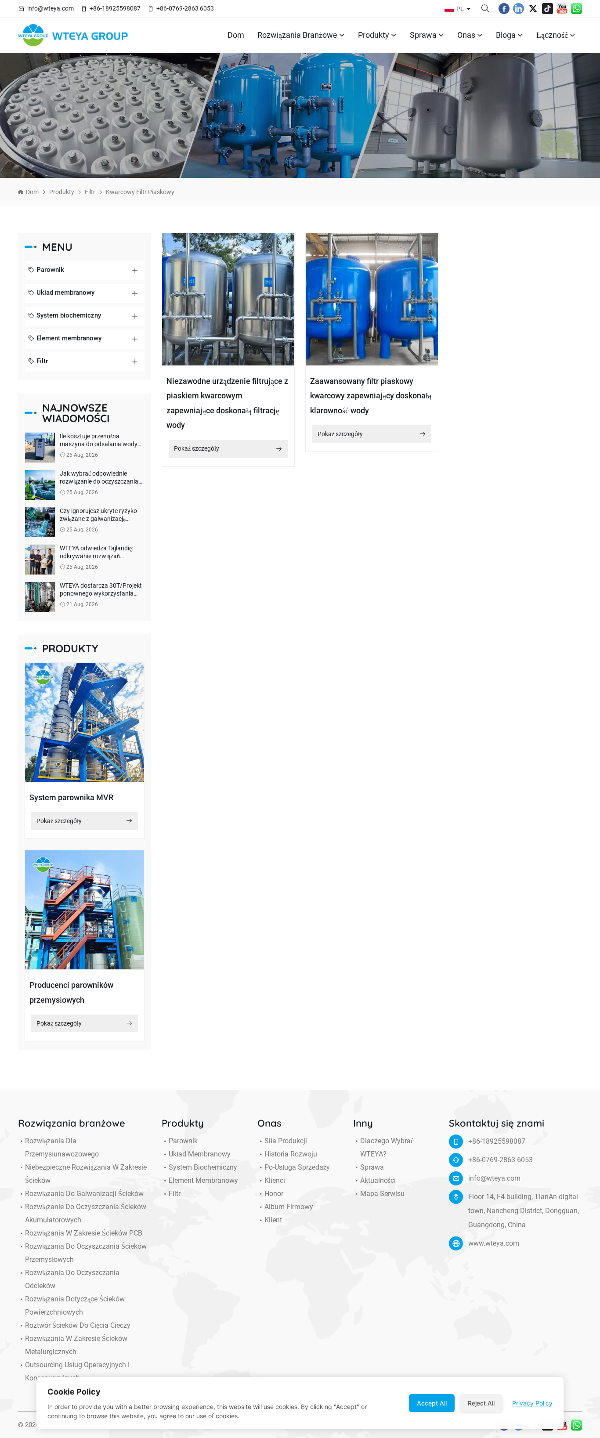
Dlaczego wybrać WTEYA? (387, 1147)
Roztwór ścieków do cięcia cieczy (77, 1325)
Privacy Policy (532, 1403)
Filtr (90, 191)
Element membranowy (68, 338)
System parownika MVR (71, 797)
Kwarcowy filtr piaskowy (140, 191)
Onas (466, 35)
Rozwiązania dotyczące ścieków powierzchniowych (75, 1305)
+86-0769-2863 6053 (185, 8)
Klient (273, 1220)
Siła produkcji (285, 1141)
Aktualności (378, 1180)
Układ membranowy (65, 292)
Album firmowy (288, 1207)
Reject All (481, 1403)
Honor (273, 1193)
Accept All (432, 1403)
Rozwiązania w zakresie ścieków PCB (83, 1233)
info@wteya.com (50, 8)
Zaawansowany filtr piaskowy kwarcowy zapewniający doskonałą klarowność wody (370, 395)
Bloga (506, 35)
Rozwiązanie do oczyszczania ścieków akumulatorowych (85, 1213)
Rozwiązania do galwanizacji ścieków (84, 1193)
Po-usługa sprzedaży (297, 1167)
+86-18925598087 (115, 8)
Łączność (552, 35)
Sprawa (423, 35)
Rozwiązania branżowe (297, 35)
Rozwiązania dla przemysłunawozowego (62, 1147)
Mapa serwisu (382, 1193)
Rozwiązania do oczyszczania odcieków (72, 1279)
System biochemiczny (68, 315)
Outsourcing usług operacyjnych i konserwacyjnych (77, 1371)
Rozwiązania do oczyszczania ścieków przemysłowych (86, 1253)
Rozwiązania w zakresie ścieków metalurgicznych (76, 1345)
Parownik (50, 270)
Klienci (274, 1180)
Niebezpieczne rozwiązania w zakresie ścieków (86, 1174)
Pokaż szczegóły (59, 820)
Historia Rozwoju (290, 1154)
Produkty (373, 35)
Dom (236, 35)
